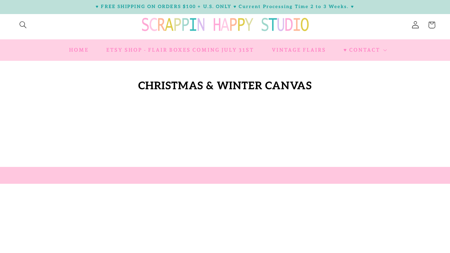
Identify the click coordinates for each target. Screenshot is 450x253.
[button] (23, 25)
